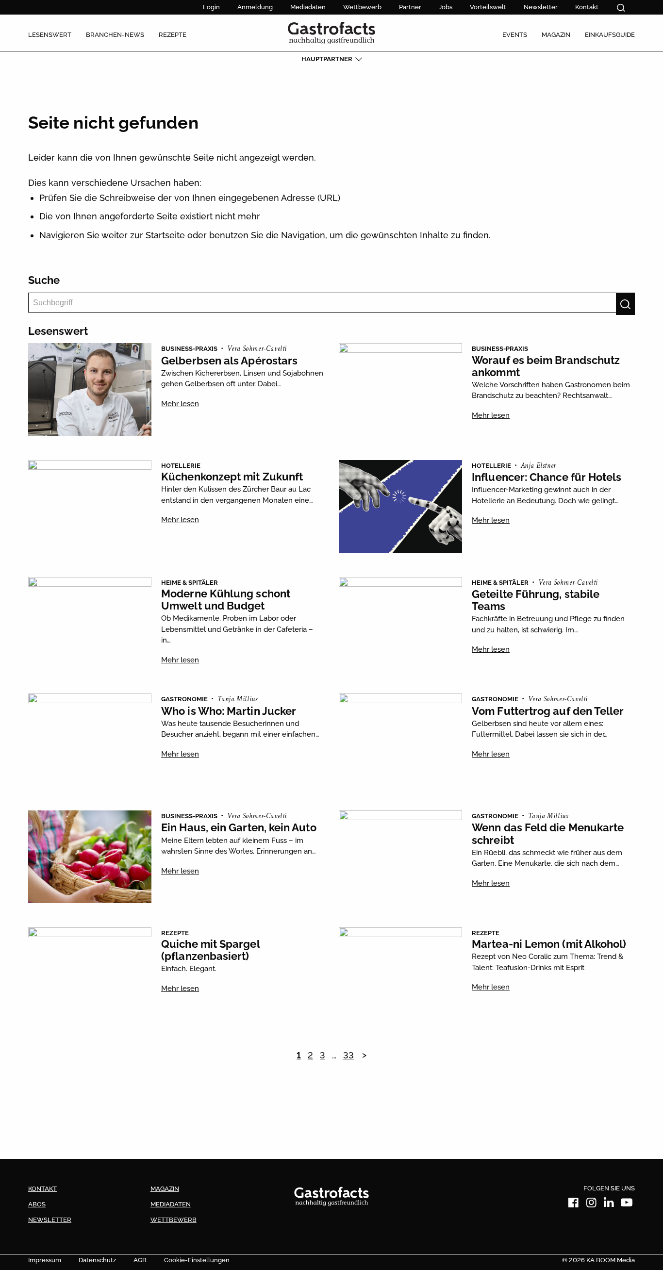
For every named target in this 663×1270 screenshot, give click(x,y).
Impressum (44, 1260)
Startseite (165, 235)
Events (514, 34)
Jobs (445, 7)
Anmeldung (255, 7)
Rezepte (172, 34)
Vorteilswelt (488, 7)
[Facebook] (573, 1204)
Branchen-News (115, 34)
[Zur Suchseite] (621, 8)
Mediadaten (308, 7)
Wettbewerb (362, 7)
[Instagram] (591, 1204)
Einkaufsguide (610, 34)
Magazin (556, 34)
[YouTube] (626, 1204)
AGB (140, 1260)
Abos (37, 1204)
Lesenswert (49, 34)
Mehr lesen (180, 403)
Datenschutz (97, 1260)
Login (211, 7)
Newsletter (541, 7)
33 (348, 1055)
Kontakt (586, 7)
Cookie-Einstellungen (197, 1260)
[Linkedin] (609, 1204)
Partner (410, 7)
